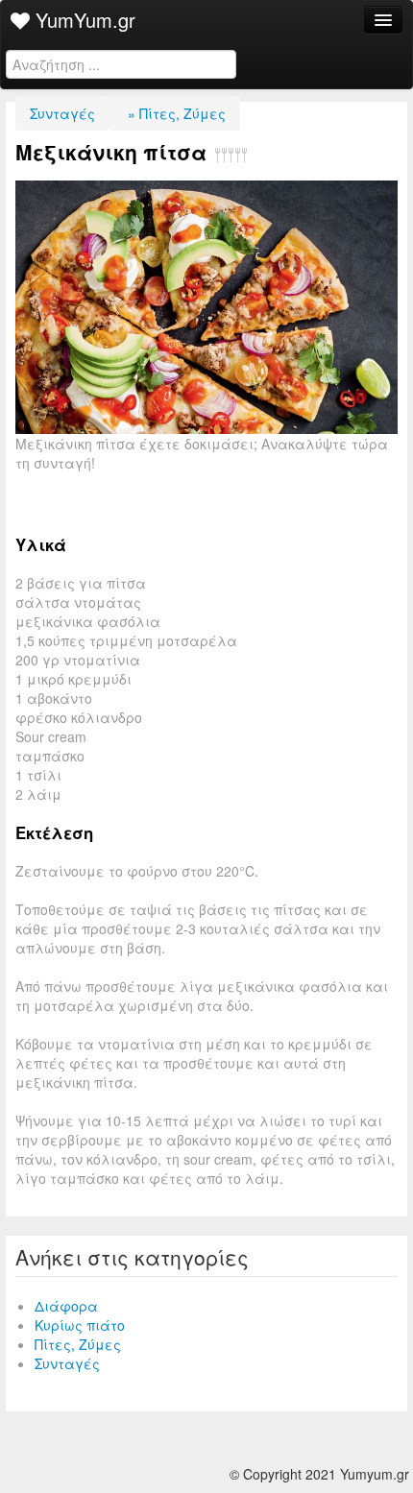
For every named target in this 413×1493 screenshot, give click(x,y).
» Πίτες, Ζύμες (175, 113)
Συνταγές (62, 113)
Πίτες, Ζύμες (78, 1344)
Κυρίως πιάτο (80, 1325)
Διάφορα (66, 1305)
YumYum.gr (82, 20)
